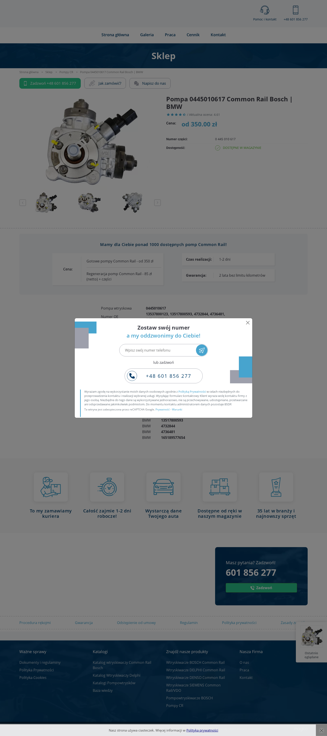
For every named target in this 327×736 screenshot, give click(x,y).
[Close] (247, 322)
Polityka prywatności (202, 730)
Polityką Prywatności (192, 392)
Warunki (177, 409)
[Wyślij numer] (202, 350)
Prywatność (162, 409)
